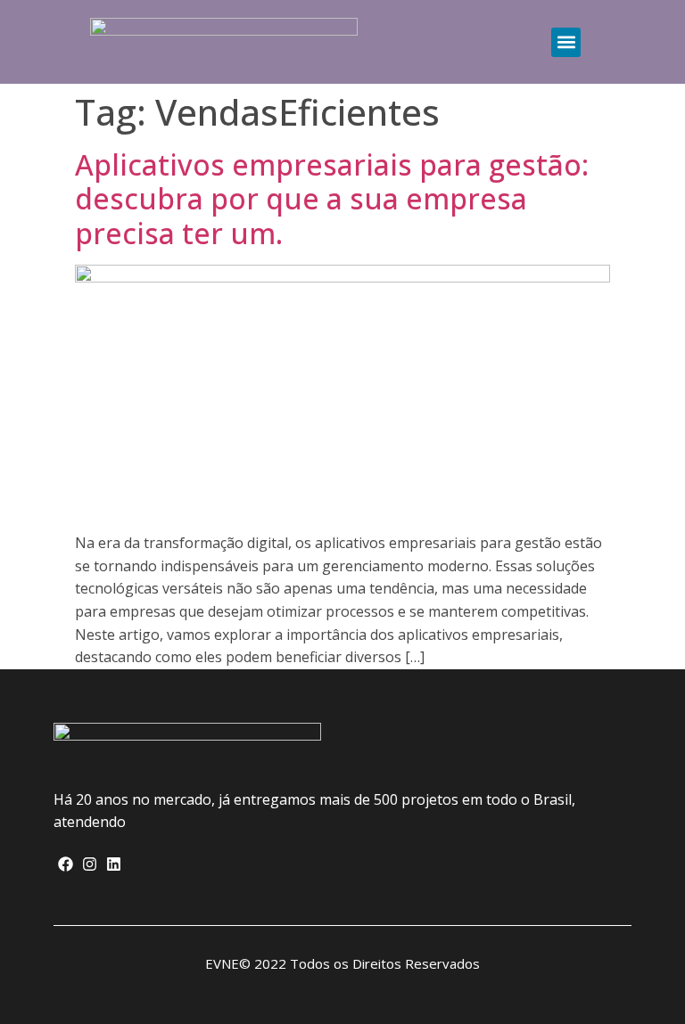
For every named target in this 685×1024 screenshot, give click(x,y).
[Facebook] (66, 864)
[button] (566, 42)
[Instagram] (90, 864)
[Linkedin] (114, 864)
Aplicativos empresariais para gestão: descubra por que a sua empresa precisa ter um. (332, 198)
